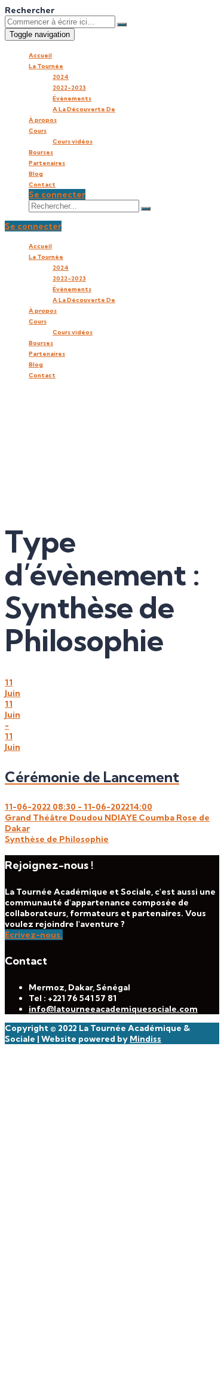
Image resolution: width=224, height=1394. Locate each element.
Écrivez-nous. (34, 934)
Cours (38, 131)
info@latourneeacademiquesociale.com (113, 1008)
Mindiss (145, 1038)
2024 (61, 77)
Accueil (40, 55)
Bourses (41, 152)
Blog (36, 174)
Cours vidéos (73, 141)
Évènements (72, 98)
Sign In (114, 1373)
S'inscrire (79, 1373)
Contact (42, 184)
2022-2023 (69, 87)
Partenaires (47, 163)
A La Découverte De (84, 109)
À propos (43, 120)
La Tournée (46, 66)
